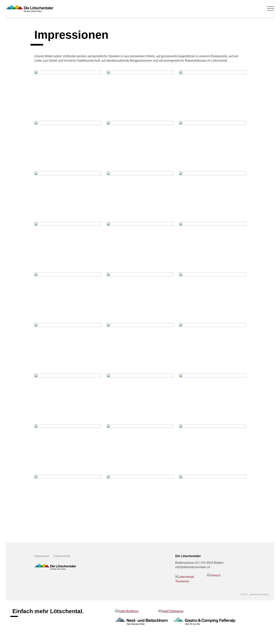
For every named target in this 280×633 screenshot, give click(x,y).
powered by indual (259, 594)
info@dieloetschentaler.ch (192, 567)
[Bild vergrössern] (67, 92)
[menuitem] (44, 556)
